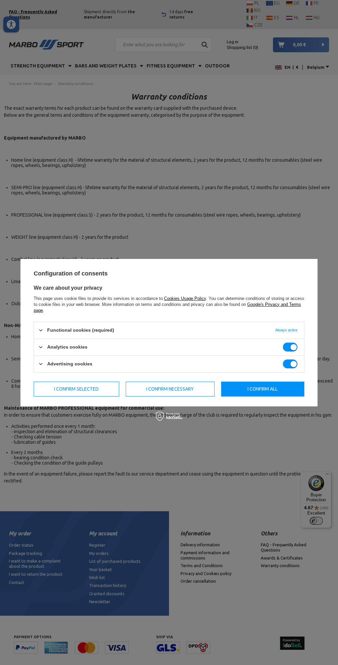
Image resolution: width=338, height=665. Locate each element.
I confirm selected (76, 389)
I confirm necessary (170, 389)
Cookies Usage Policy (185, 298)
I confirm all (263, 389)
